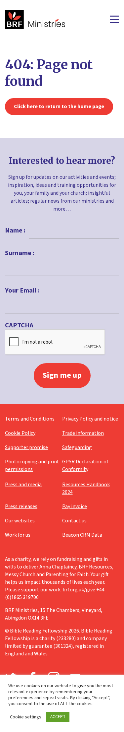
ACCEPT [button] (57, 717)
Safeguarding (77, 447)
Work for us (17, 535)
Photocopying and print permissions (32, 465)
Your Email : (22, 291)
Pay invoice (74, 506)
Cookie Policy (20, 433)
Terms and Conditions (30, 419)
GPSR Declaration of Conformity (85, 465)
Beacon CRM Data (82, 535)
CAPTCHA (19, 325)
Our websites (20, 520)
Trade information (83, 433)
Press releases (21, 506)
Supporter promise (26, 447)
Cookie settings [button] (25, 717)
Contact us (74, 520)
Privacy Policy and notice (90, 419)
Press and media (23, 484)
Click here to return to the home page (59, 106)
